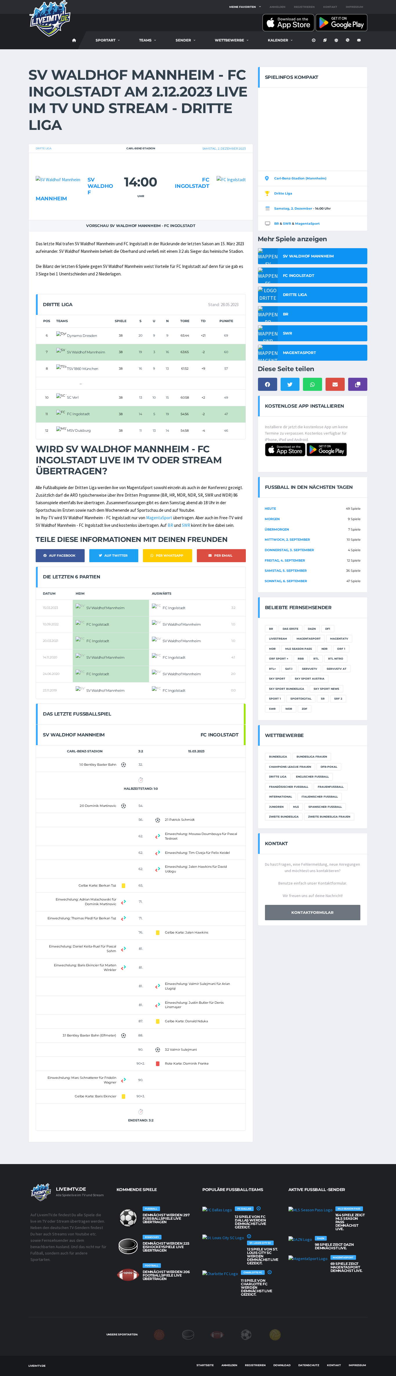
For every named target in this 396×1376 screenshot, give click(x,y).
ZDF (304, 708)
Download (281, 1365)
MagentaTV (339, 638)
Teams (145, 40)
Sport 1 (275, 698)
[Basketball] (159, 1334)
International (280, 796)
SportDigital (300, 698)
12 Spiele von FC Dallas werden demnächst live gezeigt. (250, 1222)
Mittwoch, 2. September (287, 540)
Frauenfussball (331, 786)
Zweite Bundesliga (284, 816)
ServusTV (309, 668)
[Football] (217, 1334)
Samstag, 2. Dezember (293, 208)
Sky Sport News (326, 688)
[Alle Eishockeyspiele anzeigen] (128, 1246)
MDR (272, 648)
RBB (301, 658)
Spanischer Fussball (325, 806)
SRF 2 (338, 698)
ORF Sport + (278, 658)
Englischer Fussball (312, 776)
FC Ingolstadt (192, 183)
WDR (288, 708)
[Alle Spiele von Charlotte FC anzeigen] (220, 1273)
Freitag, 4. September (285, 560)
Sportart (105, 40)
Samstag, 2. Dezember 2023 (224, 148)
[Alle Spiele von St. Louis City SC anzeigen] (223, 1237)
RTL (316, 658)
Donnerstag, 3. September (289, 550)
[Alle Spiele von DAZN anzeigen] (300, 1239)
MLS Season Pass (298, 648)
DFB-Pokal (329, 766)
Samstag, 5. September (286, 571)
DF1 (327, 628)
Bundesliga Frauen (312, 756)
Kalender (278, 40)
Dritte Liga (43, 148)
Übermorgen (277, 529)
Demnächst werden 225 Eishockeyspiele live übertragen (166, 1246)
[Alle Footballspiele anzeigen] (128, 1274)
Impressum (354, 6)
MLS (296, 806)
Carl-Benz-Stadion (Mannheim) (300, 178)
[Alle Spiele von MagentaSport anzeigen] (308, 1258)
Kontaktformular (312, 912)
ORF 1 (341, 648)
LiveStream (278, 638)
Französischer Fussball (288, 786)
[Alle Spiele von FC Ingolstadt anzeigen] (231, 168)
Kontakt (330, 6)
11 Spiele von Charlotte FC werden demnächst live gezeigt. (256, 1287)
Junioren (276, 806)
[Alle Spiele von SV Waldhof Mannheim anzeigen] (58, 168)
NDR (324, 648)
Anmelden (277, 6)
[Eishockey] (188, 1334)
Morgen (272, 519)
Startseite (205, 1365)
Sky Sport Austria (309, 678)
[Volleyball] (275, 1334)
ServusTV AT (336, 668)
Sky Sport (277, 678)
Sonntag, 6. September (286, 581)
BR (170, 525)
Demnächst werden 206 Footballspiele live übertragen (166, 1275)
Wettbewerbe (229, 40)
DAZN (312, 628)
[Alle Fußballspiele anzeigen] (128, 1218)
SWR (186, 525)
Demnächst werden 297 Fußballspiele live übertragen (166, 1218)
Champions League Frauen (290, 766)
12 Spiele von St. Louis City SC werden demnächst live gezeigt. (262, 1256)
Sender (183, 40)
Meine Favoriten (242, 6)
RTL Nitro (335, 658)
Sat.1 (289, 668)
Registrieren (304, 6)
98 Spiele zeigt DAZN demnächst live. (334, 1246)
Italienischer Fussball (319, 796)
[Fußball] (246, 1334)
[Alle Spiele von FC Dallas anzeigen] (217, 1209)
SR (323, 698)
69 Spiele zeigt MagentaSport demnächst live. (346, 1267)
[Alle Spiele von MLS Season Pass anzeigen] (310, 1209)
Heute (270, 509)
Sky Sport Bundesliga (286, 688)
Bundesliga (278, 756)
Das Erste (290, 628)
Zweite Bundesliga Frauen (329, 816)
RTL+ (272, 668)
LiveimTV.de (37, 1365)
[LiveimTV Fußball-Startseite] (74, 40)
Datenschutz (308, 1365)
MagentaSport (159, 517)
